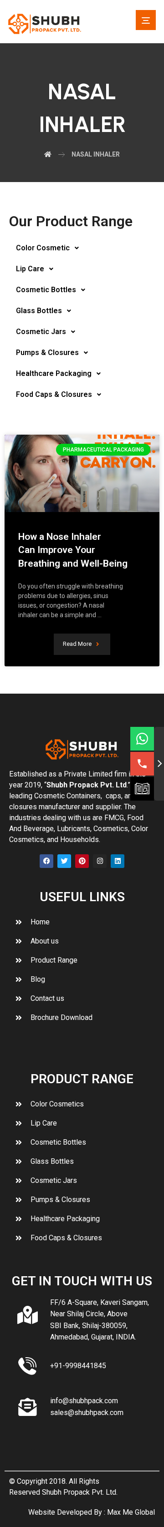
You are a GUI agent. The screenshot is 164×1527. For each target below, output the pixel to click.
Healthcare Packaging (54, 373)
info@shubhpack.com (84, 1400)
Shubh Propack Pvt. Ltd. (80, 1492)
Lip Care (30, 268)
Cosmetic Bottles (46, 289)
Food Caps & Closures (54, 394)
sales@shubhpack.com (86, 1412)
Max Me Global (131, 1512)
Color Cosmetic (43, 248)
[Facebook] (46, 861)
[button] (146, 20)
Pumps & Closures (47, 352)
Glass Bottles (39, 310)
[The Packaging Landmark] (44, 24)
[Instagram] (100, 861)
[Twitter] (64, 861)
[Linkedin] (117, 861)
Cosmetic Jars (41, 331)
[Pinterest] (82, 861)
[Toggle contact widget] (159, 764)
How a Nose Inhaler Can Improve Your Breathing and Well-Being (73, 550)
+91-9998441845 (78, 1365)
